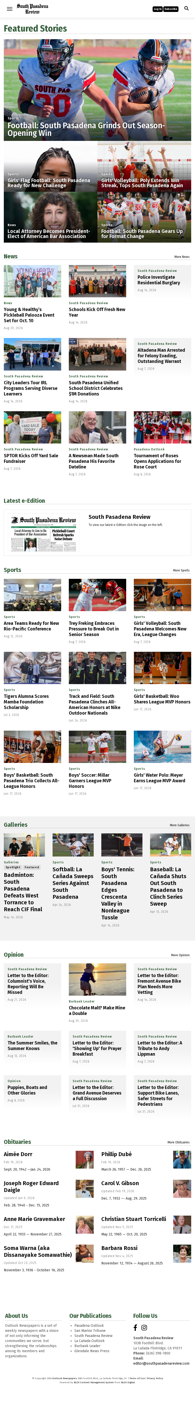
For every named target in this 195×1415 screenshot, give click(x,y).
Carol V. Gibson (120, 1183)
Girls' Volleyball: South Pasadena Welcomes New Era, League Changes (160, 629)
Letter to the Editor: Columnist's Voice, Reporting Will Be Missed (28, 984)
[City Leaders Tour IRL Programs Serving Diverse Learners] (32, 354)
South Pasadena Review (88, 303)
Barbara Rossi (119, 1248)
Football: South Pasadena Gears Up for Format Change (142, 233)
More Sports (181, 570)
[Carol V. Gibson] (182, 1189)
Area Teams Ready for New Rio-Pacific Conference (31, 626)
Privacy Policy (155, 1378)
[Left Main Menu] (9, 9)
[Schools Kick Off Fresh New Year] (97, 281)
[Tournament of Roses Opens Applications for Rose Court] (162, 427)
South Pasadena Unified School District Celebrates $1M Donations (96, 388)
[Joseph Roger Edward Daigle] (85, 1189)
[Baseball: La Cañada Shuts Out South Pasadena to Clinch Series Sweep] (170, 845)
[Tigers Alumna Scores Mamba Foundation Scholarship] (32, 668)
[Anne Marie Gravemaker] (85, 1225)
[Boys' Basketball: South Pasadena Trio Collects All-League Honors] (32, 747)
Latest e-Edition (24, 500)
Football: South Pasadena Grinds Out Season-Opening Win (86, 129)
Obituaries (17, 1141)
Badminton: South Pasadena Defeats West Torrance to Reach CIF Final (23, 892)
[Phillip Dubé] (182, 1160)
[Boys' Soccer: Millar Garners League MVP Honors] (97, 747)
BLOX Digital (128, 1382)
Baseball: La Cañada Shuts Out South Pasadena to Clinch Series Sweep (168, 886)
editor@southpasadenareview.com (161, 1363)
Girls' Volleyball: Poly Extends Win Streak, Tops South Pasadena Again (142, 182)
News (12, 225)
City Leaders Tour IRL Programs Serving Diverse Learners (30, 388)
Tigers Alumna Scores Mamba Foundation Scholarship (26, 702)
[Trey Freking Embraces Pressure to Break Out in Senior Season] (97, 595)
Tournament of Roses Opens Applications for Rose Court (157, 461)
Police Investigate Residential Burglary (159, 280)
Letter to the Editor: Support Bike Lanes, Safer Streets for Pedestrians (158, 1096)
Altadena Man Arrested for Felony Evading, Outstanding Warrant (161, 355)
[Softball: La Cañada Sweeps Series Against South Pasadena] (73, 845)
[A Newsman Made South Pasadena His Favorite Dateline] (97, 427)
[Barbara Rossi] (182, 1254)
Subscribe (171, 9)
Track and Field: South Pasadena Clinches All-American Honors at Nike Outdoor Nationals (94, 705)
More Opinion (180, 955)
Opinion (14, 954)
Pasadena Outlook (149, 449)
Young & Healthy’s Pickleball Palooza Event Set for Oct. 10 (29, 315)
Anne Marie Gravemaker (34, 1219)
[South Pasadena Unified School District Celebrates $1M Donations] (97, 354)
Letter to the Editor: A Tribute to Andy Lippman (160, 1048)
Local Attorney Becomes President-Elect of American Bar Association (49, 233)
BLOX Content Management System (94, 1382)
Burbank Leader (82, 1001)
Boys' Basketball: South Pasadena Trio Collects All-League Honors (31, 780)
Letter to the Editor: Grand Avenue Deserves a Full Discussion (97, 1093)
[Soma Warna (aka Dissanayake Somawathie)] (85, 1254)
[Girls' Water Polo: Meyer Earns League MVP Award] (162, 747)
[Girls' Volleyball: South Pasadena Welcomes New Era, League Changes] (162, 595)
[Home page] (32, 8)
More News (182, 257)
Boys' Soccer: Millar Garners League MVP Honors (90, 780)
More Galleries (180, 825)
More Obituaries (179, 1142)
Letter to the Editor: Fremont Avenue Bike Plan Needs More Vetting (159, 984)
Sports (13, 118)
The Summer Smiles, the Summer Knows (32, 1045)
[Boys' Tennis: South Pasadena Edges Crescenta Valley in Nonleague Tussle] (121, 845)
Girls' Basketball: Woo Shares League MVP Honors (162, 699)
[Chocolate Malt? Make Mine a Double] (97, 979)
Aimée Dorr (18, 1154)
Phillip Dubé (116, 1154)
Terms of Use (137, 1378)
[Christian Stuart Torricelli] (182, 1225)
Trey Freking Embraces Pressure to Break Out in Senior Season (94, 629)
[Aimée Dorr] (85, 1160)
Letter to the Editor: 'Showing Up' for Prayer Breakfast (97, 1048)
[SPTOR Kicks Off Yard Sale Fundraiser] (32, 427)
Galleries (15, 824)
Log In (157, 9)
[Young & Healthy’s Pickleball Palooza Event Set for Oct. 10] (32, 281)
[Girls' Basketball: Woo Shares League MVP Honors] (162, 668)
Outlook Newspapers (64, 1378)
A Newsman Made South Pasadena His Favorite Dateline (94, 461)
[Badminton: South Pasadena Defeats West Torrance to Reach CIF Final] (24, 845)
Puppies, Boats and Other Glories (27, 1090)
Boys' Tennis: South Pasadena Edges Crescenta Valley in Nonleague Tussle (117, 893)
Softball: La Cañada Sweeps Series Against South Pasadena (73, 883)
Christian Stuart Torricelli (133, 1219)
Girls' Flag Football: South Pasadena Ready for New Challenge (49, 182)
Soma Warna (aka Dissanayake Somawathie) (38, 1251)
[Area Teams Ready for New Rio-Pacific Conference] (32, 595)
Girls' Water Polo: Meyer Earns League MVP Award (159, 778)
